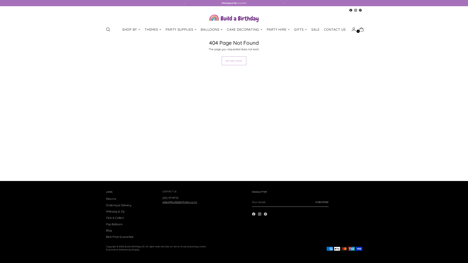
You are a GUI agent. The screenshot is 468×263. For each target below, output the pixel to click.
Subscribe (322, 202)
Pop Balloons (114, 224)
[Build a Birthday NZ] (234, 18)
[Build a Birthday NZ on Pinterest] (360, 10)
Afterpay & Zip (115, 211)
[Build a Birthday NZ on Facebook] (350, 10)
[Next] (284, 3)
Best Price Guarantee (119, 237)
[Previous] (184, 3)
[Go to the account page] (352, 29)
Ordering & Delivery (118, 205)
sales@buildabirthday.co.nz (179, 202)
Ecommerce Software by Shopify (122, 249)
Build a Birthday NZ (135, 246)
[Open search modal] (108, 29)
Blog (109, 230)
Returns (111, 199)
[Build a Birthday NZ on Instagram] (355, 10)
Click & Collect (115, 218)
